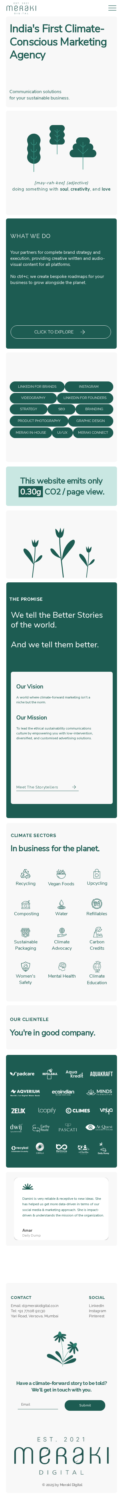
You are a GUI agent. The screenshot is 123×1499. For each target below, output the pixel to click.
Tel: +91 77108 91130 (28, 1311)
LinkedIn (96, 1306)
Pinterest (96, 1316)
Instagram (97, 1311)
